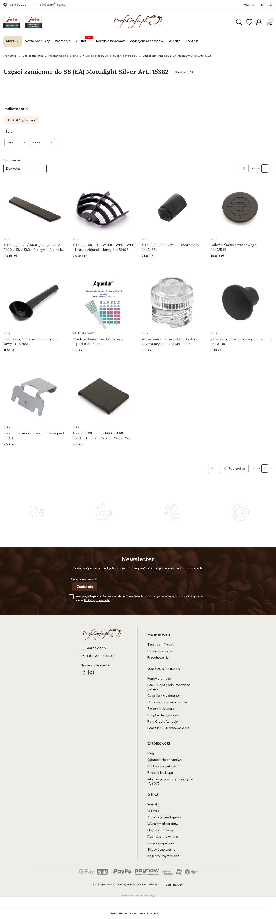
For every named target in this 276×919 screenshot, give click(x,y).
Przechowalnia (158, 657)
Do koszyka (29, 264)
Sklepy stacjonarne (161, 849)
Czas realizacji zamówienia (167, 702)
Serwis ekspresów (160, 843)
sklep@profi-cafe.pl (52, 4)
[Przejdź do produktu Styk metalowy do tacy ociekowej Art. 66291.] (34, 397)
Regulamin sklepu (160, 773)
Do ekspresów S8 (97, 56)
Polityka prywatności (162, 766)
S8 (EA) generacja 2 (125, 56)
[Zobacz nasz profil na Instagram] (91, 672)
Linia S (77, 56)
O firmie (153, 811)
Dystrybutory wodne (162, 837)
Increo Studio (143, 895)
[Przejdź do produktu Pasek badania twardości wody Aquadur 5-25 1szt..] (103, 303)
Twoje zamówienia (160, 645)
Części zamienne (33, 56)
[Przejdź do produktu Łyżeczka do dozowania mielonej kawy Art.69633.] (34, 303)
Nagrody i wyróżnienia (163, 856)
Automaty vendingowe (164, 817)
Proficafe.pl (10, 56)
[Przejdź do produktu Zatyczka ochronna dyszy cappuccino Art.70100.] (241, 303)
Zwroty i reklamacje (161, 709)
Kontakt (153, 804)
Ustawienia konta (160, 651)
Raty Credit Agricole (162, 721)
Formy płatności (159, 678)
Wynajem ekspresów (162, 824)
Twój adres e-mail (84, 579)
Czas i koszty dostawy (164, 696)
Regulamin (95, 596)
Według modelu (58, 56)
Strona (256, 168)
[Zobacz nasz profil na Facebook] (83, 672)
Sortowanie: (11, 160)
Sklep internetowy (133, 913)
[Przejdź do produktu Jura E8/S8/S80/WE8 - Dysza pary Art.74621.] (172, 209)
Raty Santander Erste (163, 715)
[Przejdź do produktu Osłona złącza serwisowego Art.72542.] (241, 209)
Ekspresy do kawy (160, 830)
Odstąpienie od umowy (164, 760)
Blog (150, 753)
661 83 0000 (18, 4)
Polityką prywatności (97, 600)
